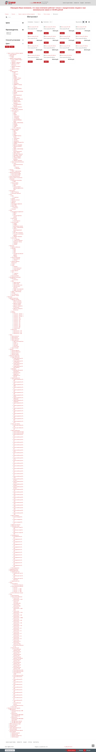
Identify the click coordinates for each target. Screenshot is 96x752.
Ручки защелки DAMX (16, 173)
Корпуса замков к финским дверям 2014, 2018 (18, 188)
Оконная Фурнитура (15, 257)
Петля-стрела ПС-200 (80, 28)
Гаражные (13, 201)
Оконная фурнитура (14, 570)
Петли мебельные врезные (17, 586)
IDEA (14, 72)
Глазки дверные (13, 54)
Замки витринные (15, 336)
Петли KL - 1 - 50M (17, 588)
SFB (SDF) (15, 345)
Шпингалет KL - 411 (17, 332)
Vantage (13, 198)
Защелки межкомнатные (15, 172)
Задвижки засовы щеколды (15, 58)
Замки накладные (15, 129)
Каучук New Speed (13, 725)
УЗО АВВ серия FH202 (16, 722)
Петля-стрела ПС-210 (32, 38)
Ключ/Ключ (15, 279)
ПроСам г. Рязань (15, 295)
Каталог (13, 14)
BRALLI (15, 212)
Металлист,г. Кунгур (17, 241)
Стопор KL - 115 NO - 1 (18, 313)
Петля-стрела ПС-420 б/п (49, 47)
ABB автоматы (13, 709)
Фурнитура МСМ (15, 275)
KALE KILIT (15, 74)
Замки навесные (15, 110)
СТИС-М (15, 260)
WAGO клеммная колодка (15, 723)
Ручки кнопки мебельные (16, 596)
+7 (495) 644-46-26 (68, 746)
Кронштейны (12, 190)
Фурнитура (12, 245)
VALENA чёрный (14, 736)
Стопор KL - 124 (16, 323)
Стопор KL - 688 (16, 326)
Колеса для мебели (15, 423)
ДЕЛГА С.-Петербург (17, 144)
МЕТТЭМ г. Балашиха (18, 99)
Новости (76, 2)
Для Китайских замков (18, 226)
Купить (30, 33)
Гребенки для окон (15, 571)
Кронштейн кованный (16, 193)
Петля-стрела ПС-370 (32, 47)
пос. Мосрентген (15, 294)
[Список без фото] (89, 22)
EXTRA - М (15, 343)
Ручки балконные (15, 595)
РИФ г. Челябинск (17, 156)
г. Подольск (15, 273)
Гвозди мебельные (15, 357)
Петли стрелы (47, 14)
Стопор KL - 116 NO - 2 (18, 315)
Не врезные (15, 197)
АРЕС (14, 134)
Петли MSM (14, 205)
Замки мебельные (15, 338)
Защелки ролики (15, 353)
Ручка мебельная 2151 (18, 670)
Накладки (13, 248)
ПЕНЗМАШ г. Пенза (17, 155)
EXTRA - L (15, 342)
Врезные (17, 167)
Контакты (87, 2)
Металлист (15, 207)
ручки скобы (14, 237)
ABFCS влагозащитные (18, 341)
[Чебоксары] (13, 34)
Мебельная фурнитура (14, 355)
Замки (11, 70)
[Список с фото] (86, 22)
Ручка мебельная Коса (18, 705)
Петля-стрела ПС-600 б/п (49, 57)
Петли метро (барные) (18, 584)
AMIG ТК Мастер (15, 192)
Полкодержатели (15, 535)
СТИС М (15, 244)
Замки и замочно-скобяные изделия (26, 14)
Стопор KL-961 (16, 328)
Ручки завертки (16, 258)
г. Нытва (15, 219)
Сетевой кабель (13, 726)
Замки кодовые (14, 108)
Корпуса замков (14, 182)
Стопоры (13, 312)
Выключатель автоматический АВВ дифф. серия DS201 (17, 718)
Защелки (11, 169)
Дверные (13, 202)
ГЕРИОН (15, 87)
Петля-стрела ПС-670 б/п (65, 57)
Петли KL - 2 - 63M (17, 590)
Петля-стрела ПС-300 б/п (81, 38)
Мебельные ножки (15, 526)
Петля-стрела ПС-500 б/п (81, 47)
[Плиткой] (83, 22)
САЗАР (14, 126)
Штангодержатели (15, 567)
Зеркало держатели (15, 378)
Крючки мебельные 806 (18, 433)
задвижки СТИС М (15, 68)
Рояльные (13, 209)
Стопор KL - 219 (16, 325)
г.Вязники (15, 82)
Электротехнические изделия (14, 708)
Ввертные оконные (15, 199)
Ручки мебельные (15, 647)
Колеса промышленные (15, 176)
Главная (7, 14)
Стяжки (13, 264)
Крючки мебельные (15, 430)
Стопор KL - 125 (16, 324)
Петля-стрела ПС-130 (32, 28)
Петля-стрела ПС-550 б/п (33, 57)
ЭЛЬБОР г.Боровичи (17, 106)
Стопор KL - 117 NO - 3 (18, 316)
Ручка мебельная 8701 (18, 675)
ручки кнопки (14, 218)
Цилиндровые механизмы (15, 277)
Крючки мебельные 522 (18, 431)
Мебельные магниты (15, 524)
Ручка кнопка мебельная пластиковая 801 (17, 602)
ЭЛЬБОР (15, 256)
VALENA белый (14, 734)
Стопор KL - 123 (16, 321)
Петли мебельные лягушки (17, 592)
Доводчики (12, 55)
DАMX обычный (16, 282)
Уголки (12, 265)
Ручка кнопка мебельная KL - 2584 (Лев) (17, 608)
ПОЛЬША (15, 243)
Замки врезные (14, 71)
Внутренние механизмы (16, 180)
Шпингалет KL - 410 (17, 330)
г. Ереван (15, 80)
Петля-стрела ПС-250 (64, 38)
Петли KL (15, 587)
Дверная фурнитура (14, 298)
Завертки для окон (15, 581)
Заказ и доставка (68, 2)
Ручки (11, 210)
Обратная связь (10, 750)
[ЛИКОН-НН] (13, 32)
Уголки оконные (16, 269)
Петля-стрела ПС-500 (64, 47)
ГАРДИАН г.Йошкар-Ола (18, 142)
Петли (39, 14)
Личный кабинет (71, 750)
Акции (82, 2)
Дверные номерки (15, 299)
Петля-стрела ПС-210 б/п (49, 38)
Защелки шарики (15, 354)
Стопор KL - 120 (16, 317)
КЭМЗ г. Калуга (16, 97)
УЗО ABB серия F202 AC (16, 721)
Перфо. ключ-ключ (17, 290)
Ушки (12, 271)
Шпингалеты (14, 329)
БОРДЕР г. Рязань (17, 78)
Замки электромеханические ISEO (18, 164)
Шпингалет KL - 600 (17, 333)
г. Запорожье (16, 117)
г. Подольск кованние (17, 240)
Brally (14, 249)
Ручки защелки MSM (15, 175)
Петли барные (14, 583)
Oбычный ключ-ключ (17, 285)
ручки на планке (14, 222)
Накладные (17, 168)
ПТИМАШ (15, 125)
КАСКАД (15, 92)
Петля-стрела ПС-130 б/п (49, 28)
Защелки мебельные (15, 351)
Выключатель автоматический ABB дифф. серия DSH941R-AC (17, 714)
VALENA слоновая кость (16, 735)
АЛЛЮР (15, 76)
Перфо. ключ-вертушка (18, 288)
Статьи (30, 742)
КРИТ (14, 96)
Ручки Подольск (16, 220)
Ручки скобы (14, 706)
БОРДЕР (15, 224)
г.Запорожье (16, 83)
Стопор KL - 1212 (17, 319)
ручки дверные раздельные (17, 211)
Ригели (12, 311)
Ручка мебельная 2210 (18, 671)
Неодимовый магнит (14, 569)
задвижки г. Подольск (15, 62)
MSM (12, 57)
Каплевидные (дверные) (16, 203)
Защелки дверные (15, 350)
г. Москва (15, 139)
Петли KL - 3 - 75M (17, 591)
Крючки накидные (15, 515)
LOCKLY (15, 112)
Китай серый (16, 346)
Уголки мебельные (17, 268)
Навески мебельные (15, 247)
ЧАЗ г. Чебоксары (17, 127)
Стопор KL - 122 (16, 320)
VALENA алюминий (15, 732)
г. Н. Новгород (16, 118)
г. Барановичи (16, 79)
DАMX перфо (16, 283)
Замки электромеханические (17, 161)
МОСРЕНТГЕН (16, 100)
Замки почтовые (14, 347)
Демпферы (13, 368)
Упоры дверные (14, 270)
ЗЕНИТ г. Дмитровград (18, 91)
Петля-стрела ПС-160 (64, 28)
